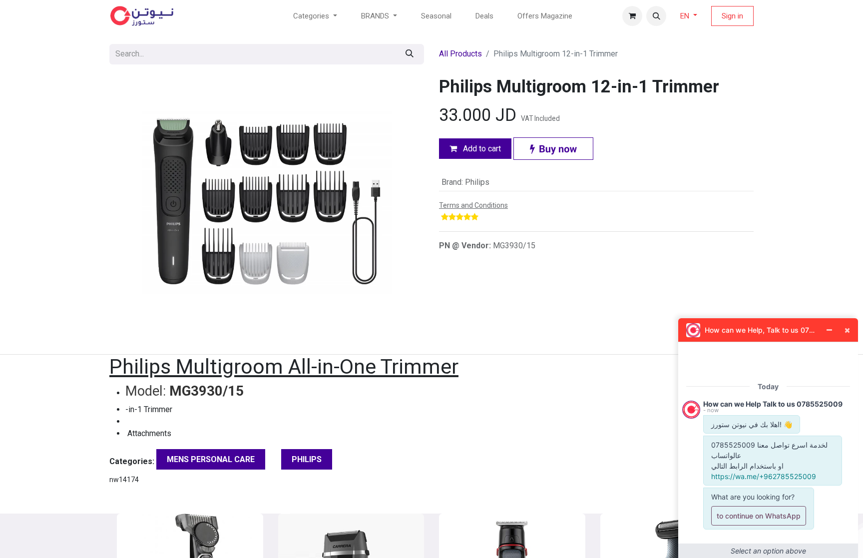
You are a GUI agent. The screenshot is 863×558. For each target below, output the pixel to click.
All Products (460, 53)
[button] (656, 16)
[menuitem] (436, 16)
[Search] (409, 54)
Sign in (732, 15)
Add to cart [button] (481, 148)
